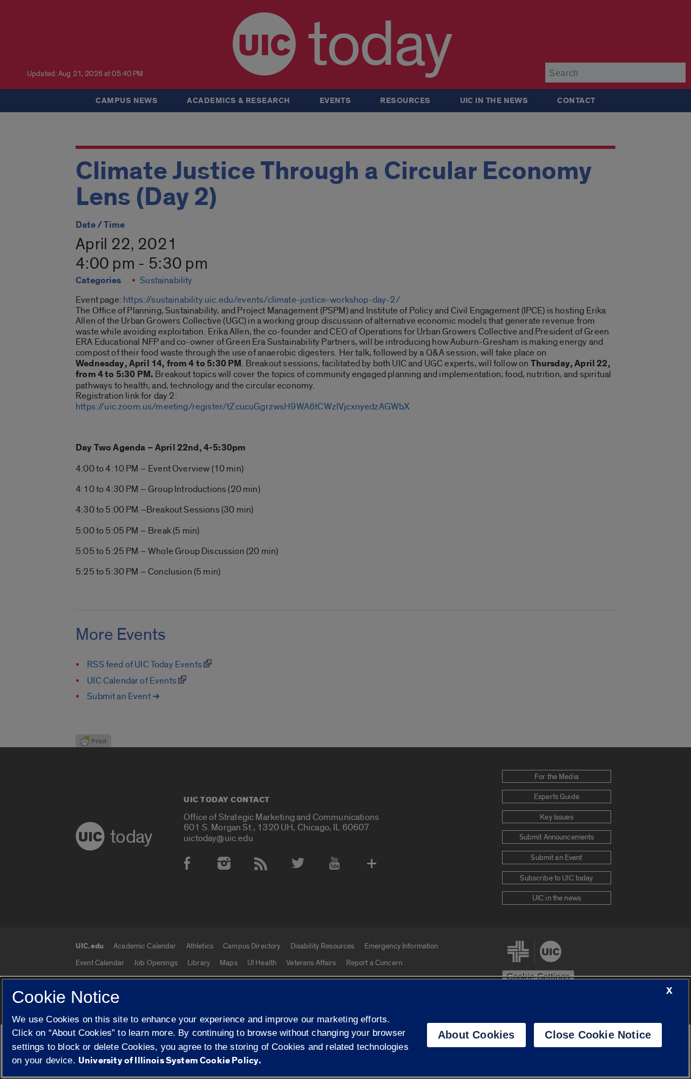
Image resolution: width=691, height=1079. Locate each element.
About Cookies (476, 1035)
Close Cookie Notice (598, 1035)
